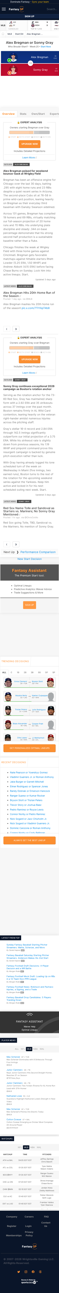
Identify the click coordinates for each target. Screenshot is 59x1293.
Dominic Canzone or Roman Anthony (30, 828)
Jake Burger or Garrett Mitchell (27, 781)
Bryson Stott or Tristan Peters (26, 800)
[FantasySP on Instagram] (26, 1272)
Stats (23, 113)
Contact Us (45, 1224)
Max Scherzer (13, 1057)
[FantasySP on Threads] (40, 1272)
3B (32, 672)
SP (53, 672)
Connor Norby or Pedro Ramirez (27, 814)
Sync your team (40, 1)
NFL (23, 1049)
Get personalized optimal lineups (29, 748)
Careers (29, 1216)
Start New (46, 46)
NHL (42, 1049)
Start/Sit (19, 34)
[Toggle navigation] (4, 9)
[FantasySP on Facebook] (33, 1272)
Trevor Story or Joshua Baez (25, 804)
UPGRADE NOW (29, 144)
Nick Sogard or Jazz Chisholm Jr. (28, 818)
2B (25, 672)
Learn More (28, 157)
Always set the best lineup (29, 840)
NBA (35, 1049)
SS (39, 672)
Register (11, 1226)
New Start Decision (30, 559)
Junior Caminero (15, 1070)
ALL (4, 672)
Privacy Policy (29, 1234)
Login (28, 1226)
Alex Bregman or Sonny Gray (36, 34)
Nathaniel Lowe (14, 1096)
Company (11, 1216)
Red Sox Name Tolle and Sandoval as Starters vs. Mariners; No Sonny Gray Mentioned (29, 511)
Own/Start (38, 113)
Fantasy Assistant (29, 570)
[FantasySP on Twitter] (19, 1272)
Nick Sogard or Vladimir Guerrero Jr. (30, 823)
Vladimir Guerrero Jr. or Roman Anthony (32, 777)
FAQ (46, 1216)
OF (46, 672)
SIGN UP (29, 605)
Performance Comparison (38, 552)
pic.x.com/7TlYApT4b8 (36, 308)
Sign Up (29, 16)
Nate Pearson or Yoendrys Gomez (29, 772)
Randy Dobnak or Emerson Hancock (30, 791)
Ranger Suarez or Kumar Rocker (27, 795)
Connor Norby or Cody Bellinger (27, 832)
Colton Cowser (14, 1119)
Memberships (13, 1235)
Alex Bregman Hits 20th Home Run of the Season (29, 294)
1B (18, 672)
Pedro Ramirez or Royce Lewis (27, 809)
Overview (8, 113)
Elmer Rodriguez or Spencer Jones (29, 786)
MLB (3, 25)
